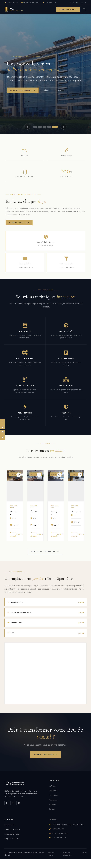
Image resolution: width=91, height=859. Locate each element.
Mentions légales (51, 854)
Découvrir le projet (53, 90)
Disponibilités (53, 795)
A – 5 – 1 (55, 513)
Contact (51, 809)
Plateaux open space (12, 829)
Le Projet (52, 786)
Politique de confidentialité (66, 854)
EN (82, 2)
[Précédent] (27, 127)
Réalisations (53, 800)
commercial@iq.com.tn (31, 2)
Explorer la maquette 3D (21, 90)
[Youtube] (18, 803)
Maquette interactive (12, 838)
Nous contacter (66, 9)
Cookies (84, 852)
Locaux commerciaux (12, 834)
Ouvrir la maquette (18, 223)
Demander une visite (44, 754)
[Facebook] (70, 2)
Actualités (52, 804)
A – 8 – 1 (35, 513)
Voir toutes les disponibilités (45, 551)
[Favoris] (18, 474)
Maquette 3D (53, 791)
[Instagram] (72, 2)
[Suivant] (63, 127)
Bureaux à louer (10, 825)
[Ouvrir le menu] (84, 9)
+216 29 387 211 (12, 2)
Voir (18, 534)
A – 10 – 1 (14, 513)
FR (77, 2)
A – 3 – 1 (76, 511)
